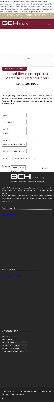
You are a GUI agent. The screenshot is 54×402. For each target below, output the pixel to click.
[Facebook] (2, 398)
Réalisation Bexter (25, 391)
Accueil (37, 391)
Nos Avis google (15, 15)
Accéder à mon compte (36, 15)
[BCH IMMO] (15, 23)
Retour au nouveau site (14, 68)
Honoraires (6, 394)
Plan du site (46, 391)
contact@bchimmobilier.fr (17, 351)
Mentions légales (18, 394)
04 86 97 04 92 (28, 17)
